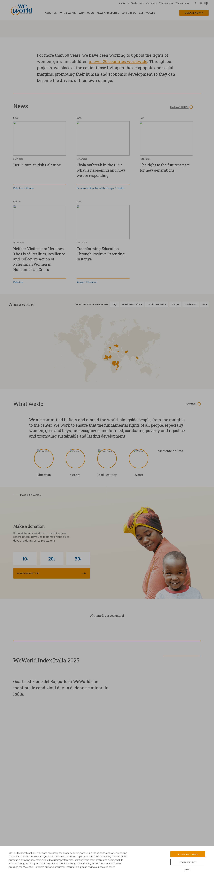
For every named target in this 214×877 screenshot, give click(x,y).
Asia (204, 304)
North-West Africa (132, 304)
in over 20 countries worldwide (118, 61)
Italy (114, 304)
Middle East (191, 304)
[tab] (56, 495)
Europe (175, 304)
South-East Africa (156, 304)
